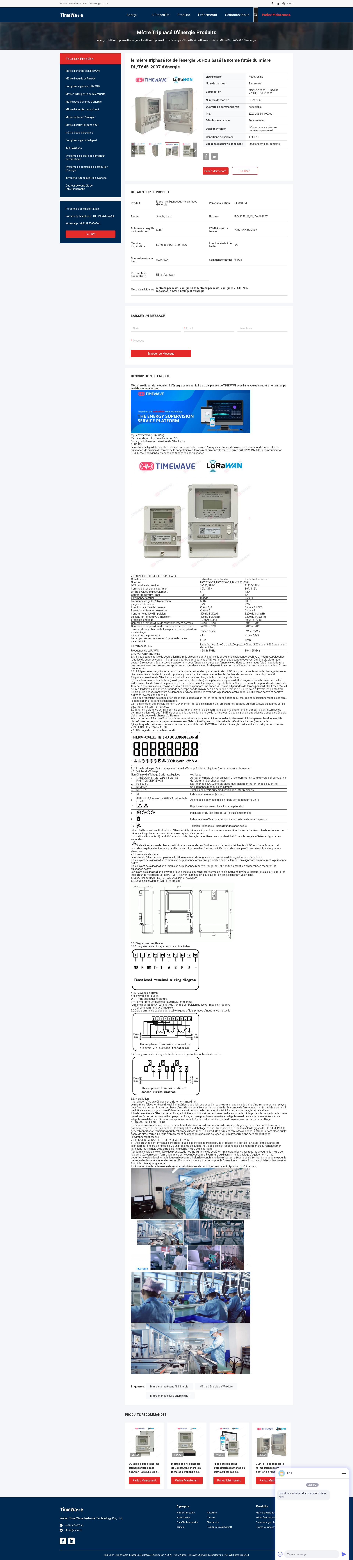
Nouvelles (212, 1512)
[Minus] (344, 1473)
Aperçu (101, 40)
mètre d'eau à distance (79, 132)
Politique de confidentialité (219, 1527)
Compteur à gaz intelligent (81, 140)
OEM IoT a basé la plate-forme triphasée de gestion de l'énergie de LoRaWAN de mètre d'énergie (270, 1468)
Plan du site (213, 1522)
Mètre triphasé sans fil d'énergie (169, 1386)
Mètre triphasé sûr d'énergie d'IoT (170, 1395)
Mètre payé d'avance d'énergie (84, 101)
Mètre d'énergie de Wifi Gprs (216, 1386)
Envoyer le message (160, 353)
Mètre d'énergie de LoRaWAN (83, 70)
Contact (180, 1527)
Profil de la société (185, 1512)
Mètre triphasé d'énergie (123, 40)
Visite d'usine (183, 1517)
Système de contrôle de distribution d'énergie (87, 168)
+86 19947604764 (103, 216)
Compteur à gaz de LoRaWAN (83, 86)
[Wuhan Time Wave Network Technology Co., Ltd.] (72, 14)
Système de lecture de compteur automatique (85, 157)
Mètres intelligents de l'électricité (85, 94)
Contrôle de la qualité (187, 1522)
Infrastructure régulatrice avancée (86, 177)
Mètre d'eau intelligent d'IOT (82, 124)
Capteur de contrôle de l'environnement (79, 187)
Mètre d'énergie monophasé (82, 109)
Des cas (211, 1517)
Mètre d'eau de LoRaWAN (80, 78)
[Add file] (280, 1554)
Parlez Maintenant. (215, 171)
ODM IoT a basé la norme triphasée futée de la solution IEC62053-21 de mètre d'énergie (144, 1468)
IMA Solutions (74, 148)
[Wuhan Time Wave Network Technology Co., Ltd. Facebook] (272, 3)
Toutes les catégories (267, 1527)
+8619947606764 (89, 223)
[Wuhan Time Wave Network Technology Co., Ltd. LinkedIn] (277, 3)
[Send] (344, 1554)
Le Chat (90, 234)
